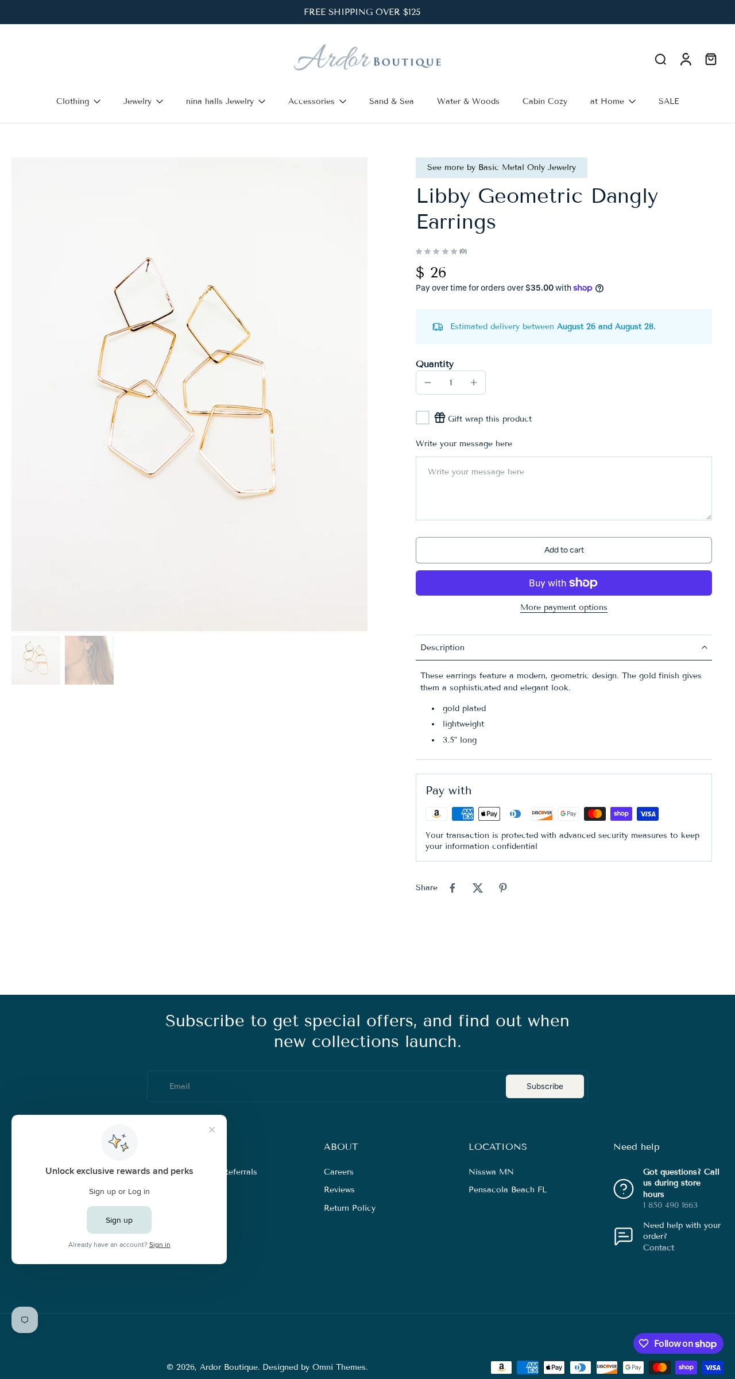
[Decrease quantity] (427, 382)
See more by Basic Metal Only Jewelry (501, 167)
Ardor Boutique (229, 1367)
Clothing (72, 101)
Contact (658, 1248)
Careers (339, 1172)
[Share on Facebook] (452, 888)
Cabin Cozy (545, 101)
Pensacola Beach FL (508, 1190)
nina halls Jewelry (220, 101)
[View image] (35, 660)
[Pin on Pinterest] (503, 888)
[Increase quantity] (473, 382)
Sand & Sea (391, 101)
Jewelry (137, 101)
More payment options (564, 608)
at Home (607, 101)
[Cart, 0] (711, 59)
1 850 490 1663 (670, 1205)
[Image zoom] (189, 394)
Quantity (435, 363)
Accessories (311, 101)
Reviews (339, 1190)
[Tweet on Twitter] (477, 888)
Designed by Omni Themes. (315, 1367)
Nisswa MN (491, 1172)
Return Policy (350, 1208)
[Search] (660, 58)
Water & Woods (468, 101)
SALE (669, 101)
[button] (564, 550)
